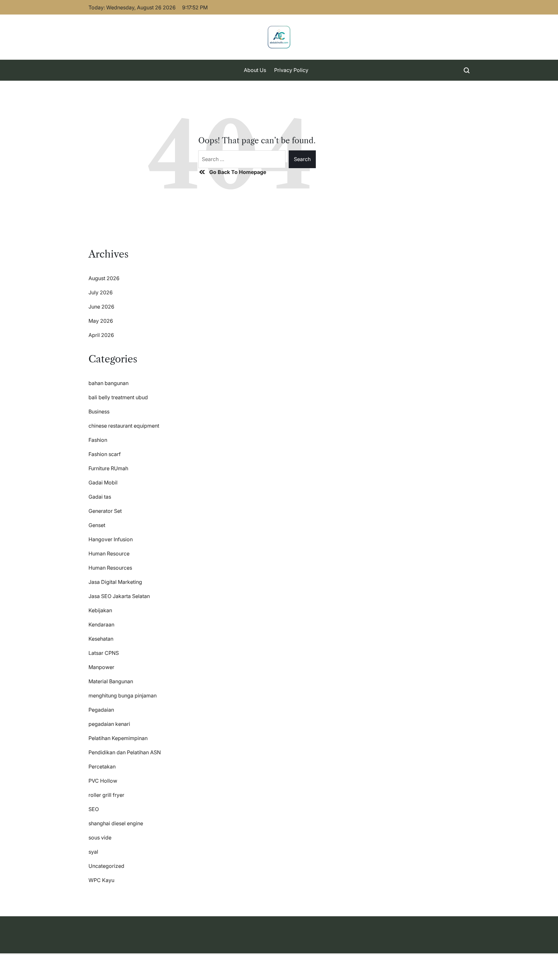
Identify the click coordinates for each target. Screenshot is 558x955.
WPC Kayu (101, 880)
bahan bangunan (108, 383)
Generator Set (105, 511)
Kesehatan (100, 638)
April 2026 (101, 335)
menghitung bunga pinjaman (122, 695)
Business (98, 411)
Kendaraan (101, 624)
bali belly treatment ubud (118, 397)
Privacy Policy (291, 70)
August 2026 (103, 278)
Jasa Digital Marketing (115, 582)
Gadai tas (99, 496)
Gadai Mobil (103, 482)
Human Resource (108, 553)
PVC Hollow (102, 780)
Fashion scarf (104, 454)
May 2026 (100, 321)
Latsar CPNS (103, 653)
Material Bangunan (110, 681)
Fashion (97, 440)
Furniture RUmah (108, 468)
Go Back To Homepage (237, 172)
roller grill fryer (106, 795)
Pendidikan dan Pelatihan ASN (124, 752)
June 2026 (101, 306)
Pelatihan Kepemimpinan (118, 738)
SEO (93, 809)
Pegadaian (101, 709)
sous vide (99, 837)
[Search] (467, 70)
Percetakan (102, 766)
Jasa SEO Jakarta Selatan (119, 596)
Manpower (101, 667)
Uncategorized (106, 866)
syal (93, 851)
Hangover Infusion (110, 539)
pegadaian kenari (109, 724)
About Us (255, 70)
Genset (96, 525)
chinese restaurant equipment (123, 425)
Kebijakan (100, 610)
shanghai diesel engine (115, 823)
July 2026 (100, 292)
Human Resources (110, 567)
